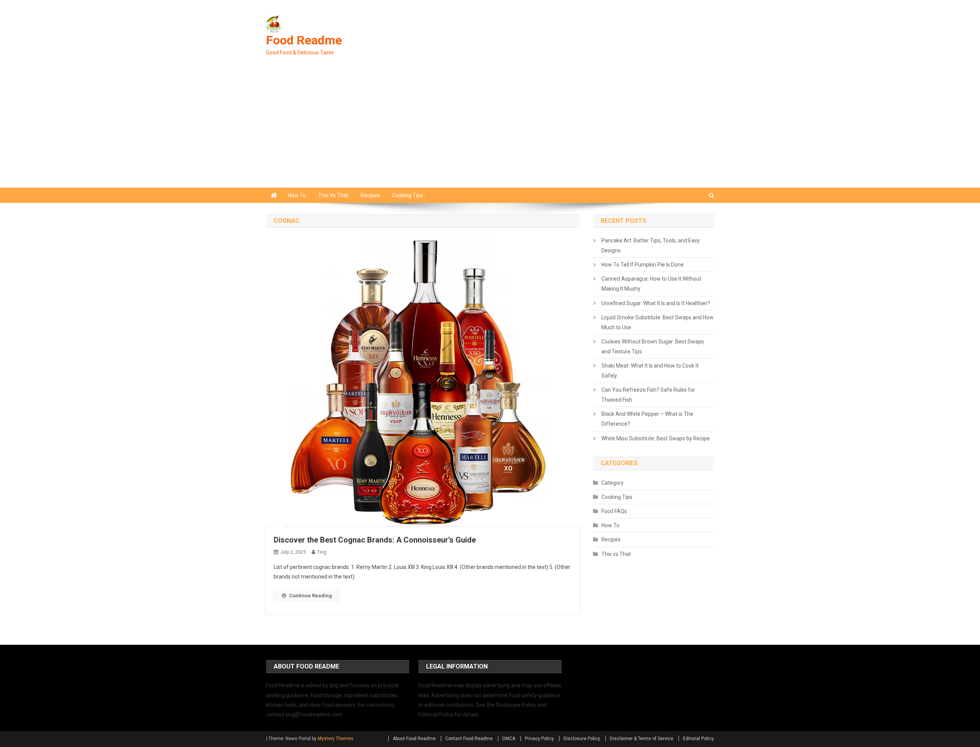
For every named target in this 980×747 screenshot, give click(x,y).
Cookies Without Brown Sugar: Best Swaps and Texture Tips (652, 346)
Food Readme (304, 40)
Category (612, 483)
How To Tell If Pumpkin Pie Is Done (642, 265)
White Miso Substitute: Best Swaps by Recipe (655, 438)
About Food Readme (414, 738)
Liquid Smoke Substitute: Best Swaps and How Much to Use (657, 322)
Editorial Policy (698, 738)
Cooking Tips (407, 195)
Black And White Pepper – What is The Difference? (647, 419)
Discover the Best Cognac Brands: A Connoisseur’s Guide (375, 539)
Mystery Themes (335, 738)
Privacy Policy (539, 738)
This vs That (333, 195)
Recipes (370, 195)
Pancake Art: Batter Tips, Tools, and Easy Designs (650, 245)
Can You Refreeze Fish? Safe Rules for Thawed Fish (648, 395)
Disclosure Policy (582, 738)
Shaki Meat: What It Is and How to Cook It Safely (650, 371)
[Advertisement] (490, 130)
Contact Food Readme (469, 738)
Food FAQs (614, 511)
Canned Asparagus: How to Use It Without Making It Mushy (651, 284)
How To (297, 195)
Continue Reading (310, 595)
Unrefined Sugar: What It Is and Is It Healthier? (655, 303)
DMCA (508, 738)
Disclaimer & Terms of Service (641, 738)
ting (322, 552)
